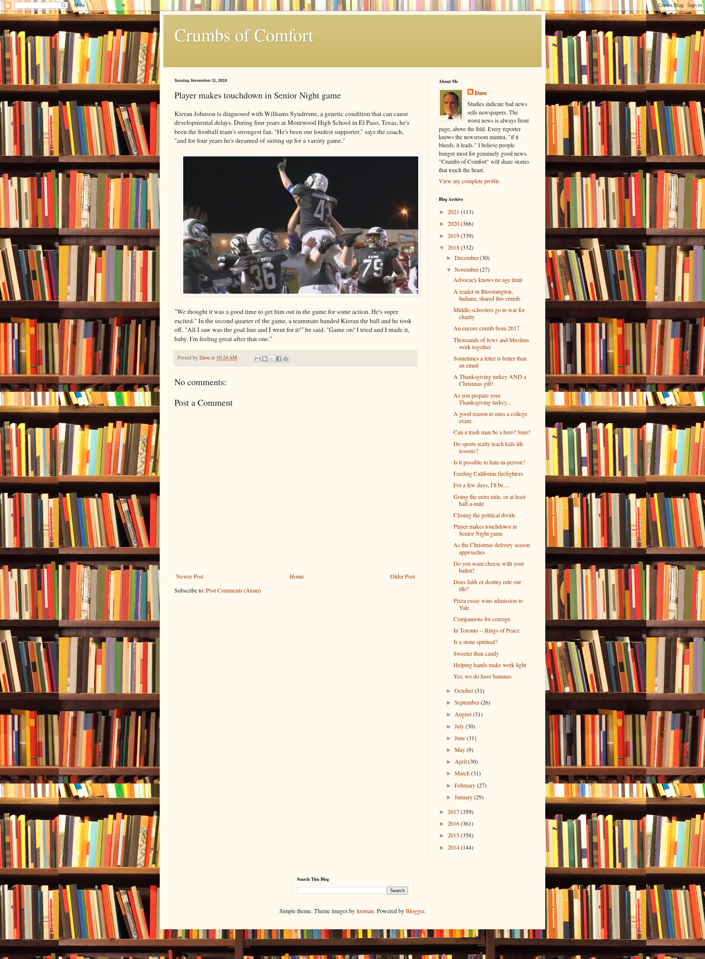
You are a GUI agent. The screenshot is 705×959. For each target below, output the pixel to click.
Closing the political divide (484, 515)
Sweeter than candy (476, 653)
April (461, 761)
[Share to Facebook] (278, 358)
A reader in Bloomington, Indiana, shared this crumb (486, 294)
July (460, 726)
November (467, 269)
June (461, 738)
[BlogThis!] (264, 358)
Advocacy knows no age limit (487, 279)
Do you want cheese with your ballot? (488, 567)
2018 (454, 247)
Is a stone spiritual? (475, 641)
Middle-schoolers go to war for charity (489, 313)
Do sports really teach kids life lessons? (488, 447)
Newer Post (189, 576)
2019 (454, 235)
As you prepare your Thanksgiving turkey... (482, 398)
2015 (454, 835)
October (465, 690)
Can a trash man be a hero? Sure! (491, 432)
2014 (454, 847)
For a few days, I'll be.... (481, 485)
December (467, 257)
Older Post (402, 576)
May (461, 749)
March (463, 773)
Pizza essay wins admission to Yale (488, 604)
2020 (454, 223)
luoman (365, 911)
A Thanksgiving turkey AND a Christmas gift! (489, 380)
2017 (454, 811)
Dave (481, 93)
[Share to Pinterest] (285, 358)
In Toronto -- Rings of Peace (486, 630)
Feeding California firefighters (488, 473)
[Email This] (257, 358)
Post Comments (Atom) (233, 590)
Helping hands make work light (489, 665)
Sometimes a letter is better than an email (490, 361)
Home (297, 576)
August (464, 714)
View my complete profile (469, 181)
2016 (454, 823)
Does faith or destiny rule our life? (487, 585)
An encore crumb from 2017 (486, 328)
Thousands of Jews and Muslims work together (491, 343)
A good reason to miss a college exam (490, 417)
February (466, 785)
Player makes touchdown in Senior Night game (485, 529)
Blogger (415, 911)
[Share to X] (271, 358)
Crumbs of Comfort (243, 34)
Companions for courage (481, 619)
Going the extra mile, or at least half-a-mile (489, 500)
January (464, 797)
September (468, 702)
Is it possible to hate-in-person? (489, 462)
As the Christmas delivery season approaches (491, 548)
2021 (454, 212)
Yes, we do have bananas (482, 676)
